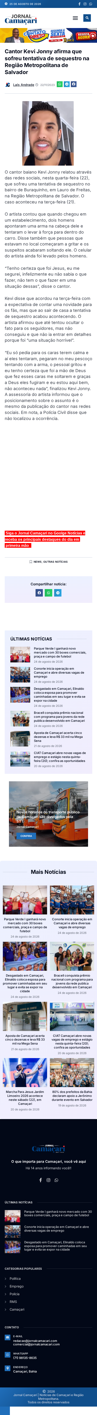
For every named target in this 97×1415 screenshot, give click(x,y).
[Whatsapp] (90, 4)
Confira (26, 836)
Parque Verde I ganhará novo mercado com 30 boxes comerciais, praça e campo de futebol (60, 652)
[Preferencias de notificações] (5, 1411)
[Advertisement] (48, 478)
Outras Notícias (55, 561)
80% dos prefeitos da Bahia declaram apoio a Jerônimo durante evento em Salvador (72, 1096)
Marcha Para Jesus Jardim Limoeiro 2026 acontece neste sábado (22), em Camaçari (25, 1098)
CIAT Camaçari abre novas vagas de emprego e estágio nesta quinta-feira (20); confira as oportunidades (60, 757)
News (38, 561)
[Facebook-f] (79, 4)
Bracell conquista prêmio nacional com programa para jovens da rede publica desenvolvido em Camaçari (59, 716)
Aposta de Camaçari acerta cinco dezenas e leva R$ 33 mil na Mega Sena (58, 737)
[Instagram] (85, 4)
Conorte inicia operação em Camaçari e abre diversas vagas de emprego (59, 672)
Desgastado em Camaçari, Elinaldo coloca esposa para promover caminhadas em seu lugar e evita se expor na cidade (59, 694)
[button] (75, 18)
